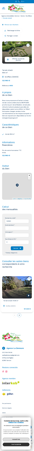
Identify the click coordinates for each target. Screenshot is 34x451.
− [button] (29, 178)
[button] (19, 315)
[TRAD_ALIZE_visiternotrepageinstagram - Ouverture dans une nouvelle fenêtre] (6, 371)
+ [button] (29, 175)
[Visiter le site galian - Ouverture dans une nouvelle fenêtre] (10, 394)
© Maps (19, 198)
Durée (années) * (10, 225)
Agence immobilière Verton (10, 16)
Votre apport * (9, 232)
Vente (23, 16)
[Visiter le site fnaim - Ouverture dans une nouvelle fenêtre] (4, 394)
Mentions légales (7, 408)
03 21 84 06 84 (7, 352)
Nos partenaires (6, 403)
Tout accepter (16, 444)
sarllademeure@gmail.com (10, 355)
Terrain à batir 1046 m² (10, 301)
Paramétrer (16, 439)
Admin (4, 413)
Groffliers (29, 16)
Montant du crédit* (10, 218)
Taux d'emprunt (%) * (10, 239)
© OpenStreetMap (27, 198)
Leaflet (14, 198)
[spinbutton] (17, 242)
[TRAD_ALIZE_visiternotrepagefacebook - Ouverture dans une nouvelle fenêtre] (3, 371)
